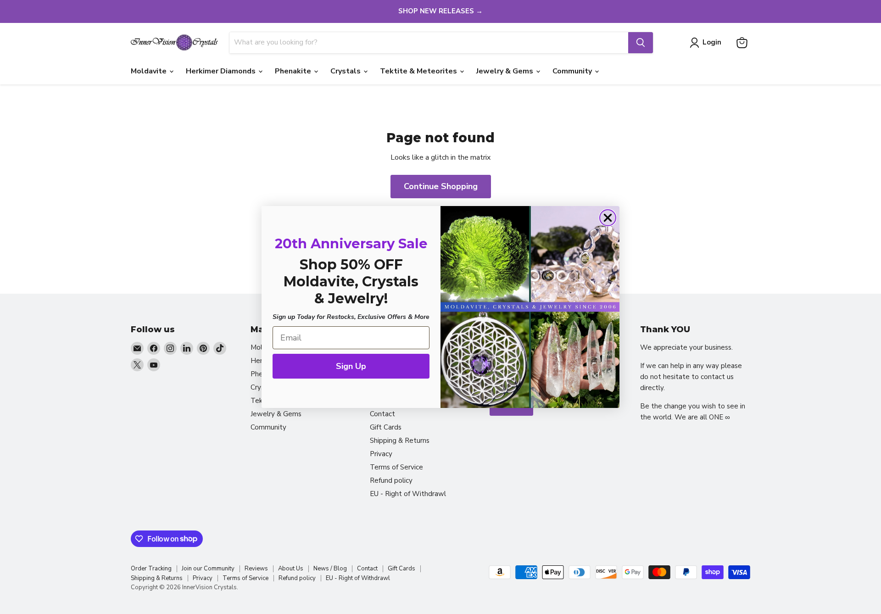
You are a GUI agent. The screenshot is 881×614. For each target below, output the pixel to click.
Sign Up (351, 366)
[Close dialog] (608, 218)
